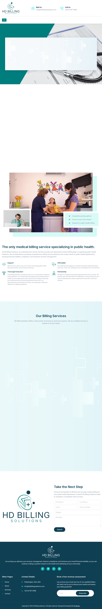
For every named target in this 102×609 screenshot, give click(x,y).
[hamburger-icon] (4, 20)
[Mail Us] (33, 8)
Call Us (67, 7)
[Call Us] (62, 8)
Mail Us (39, 7)
